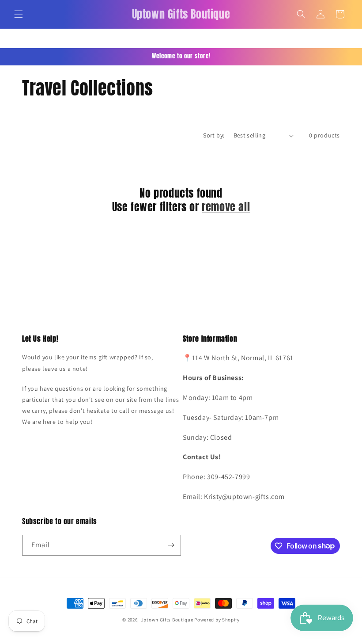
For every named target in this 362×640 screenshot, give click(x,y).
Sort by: (213, 135)
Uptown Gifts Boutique (166, 620)
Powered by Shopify (217, 620)
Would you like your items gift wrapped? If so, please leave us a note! (87, 362)
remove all (226, 207)
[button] (18, 14)
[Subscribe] (171, 545)
